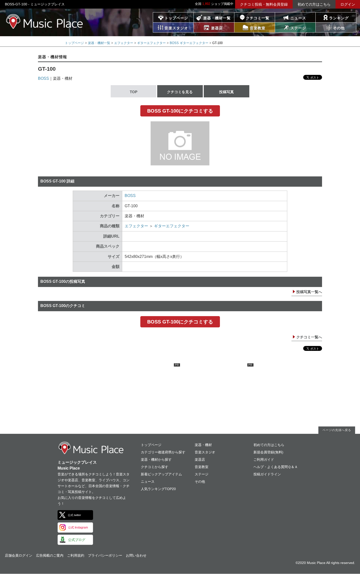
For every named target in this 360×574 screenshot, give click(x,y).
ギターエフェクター (151, 43)
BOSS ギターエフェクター (189, 43)
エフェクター (123, 43)
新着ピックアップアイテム (161, 474)
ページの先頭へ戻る (337, 430)
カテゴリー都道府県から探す (163, 452)
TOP (133, 92)
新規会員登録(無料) (268, 452)
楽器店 (200, 459)
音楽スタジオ (205, 452)
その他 (200, 481)
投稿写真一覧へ (309, 292)
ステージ (201, 474)
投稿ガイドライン (267, 474)
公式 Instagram (78, 527)
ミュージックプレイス (44, 21)
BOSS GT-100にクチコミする (180, 111)
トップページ (176, 18)
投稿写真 (226, 92)
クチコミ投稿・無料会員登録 (264, 4)
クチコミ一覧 (257, 18)
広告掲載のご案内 (49, 555)
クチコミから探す (154, 467)
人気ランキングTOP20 (158, 489)
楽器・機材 (203, 445)
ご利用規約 (75, 555)
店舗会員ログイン (18, 555)
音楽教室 (201, 467)
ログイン (347, 4)
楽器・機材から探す (156, 459)
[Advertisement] (143, 394)
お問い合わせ (136, 555)
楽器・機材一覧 (217, 18)
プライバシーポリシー (105, 555)
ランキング (339, 18)
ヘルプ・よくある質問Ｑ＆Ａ (275, 467)
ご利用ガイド (263, 459)
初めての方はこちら (314, 4)
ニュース (298, 18)
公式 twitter (74, 515)
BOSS (43, 78)
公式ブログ (76, 540)
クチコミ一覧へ (309, 337)
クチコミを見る (180, 92)
